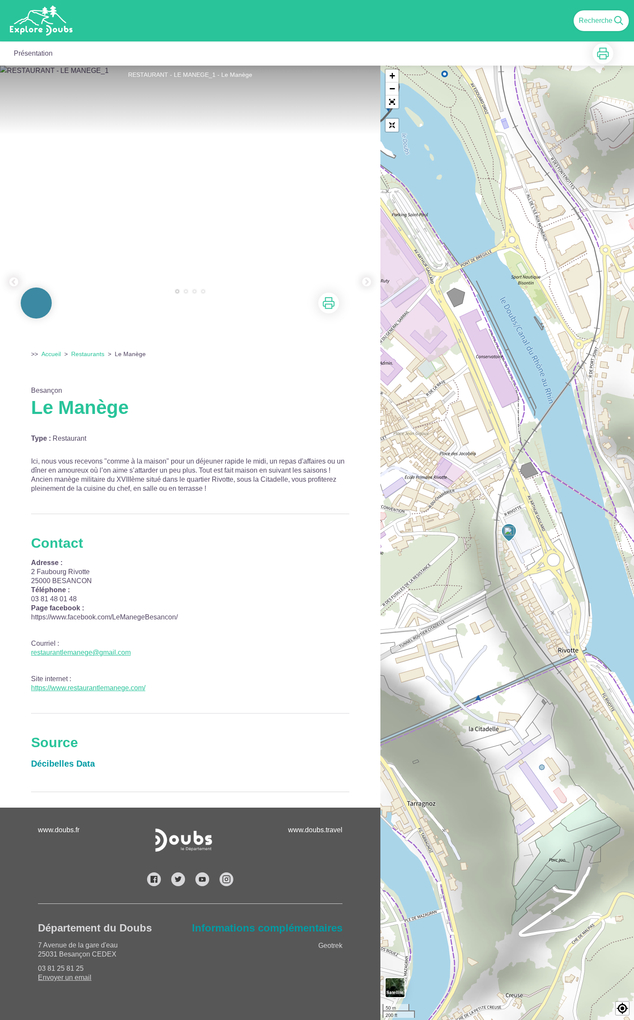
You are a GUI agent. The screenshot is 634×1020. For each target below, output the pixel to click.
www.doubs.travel (315, 830)
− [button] (392, 88)
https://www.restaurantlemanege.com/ (88, 688)
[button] (392, 101)
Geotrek (330, 945)
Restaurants (87, 354)
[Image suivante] (366, 184)
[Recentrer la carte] (392, 125)
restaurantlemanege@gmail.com (81, 652)
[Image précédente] (14, 184)
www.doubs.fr (58, 830)
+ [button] (392, 75)
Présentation (33, 53)
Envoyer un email (64, 977)
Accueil (51, 354)
